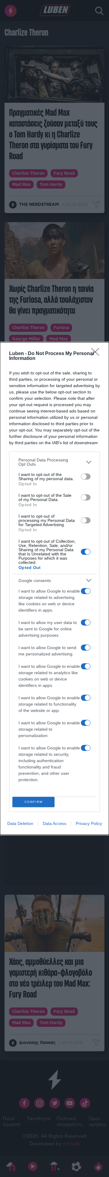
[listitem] (54, 462)
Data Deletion (20, 823)
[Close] (97, 354)
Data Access (54, 823)
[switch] (86, 477)
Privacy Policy (89, 823)
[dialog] (54, 588)
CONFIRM (34, 802)
